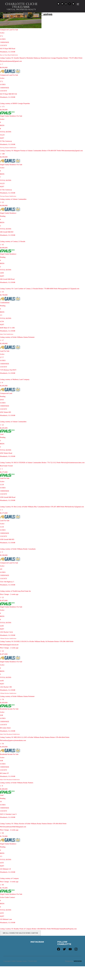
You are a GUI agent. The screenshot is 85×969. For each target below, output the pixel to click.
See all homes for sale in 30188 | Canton (20, 933)
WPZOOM (78, 961)
